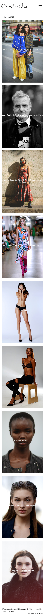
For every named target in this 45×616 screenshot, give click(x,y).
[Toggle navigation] (40, 6)
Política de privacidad (35, 609)
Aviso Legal (24, 609)
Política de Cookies (8, 611)
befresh (41, 613)
